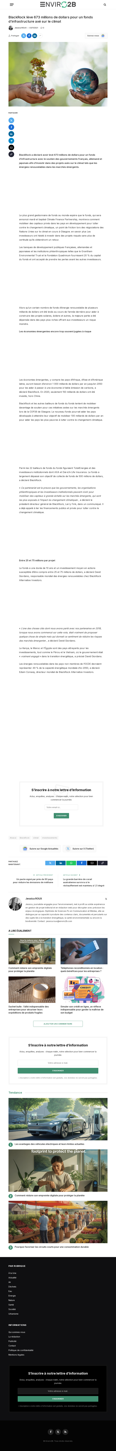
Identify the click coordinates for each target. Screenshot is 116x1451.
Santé (11, 1305)
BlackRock (25, 838)
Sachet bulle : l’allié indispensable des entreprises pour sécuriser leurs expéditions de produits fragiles (28, 1009)
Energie (12, 1295)
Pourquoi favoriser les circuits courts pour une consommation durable (52, 1246)
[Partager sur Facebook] (29, 35)
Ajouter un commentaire (58, 1024)
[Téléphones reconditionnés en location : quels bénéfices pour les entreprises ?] (84, 951)
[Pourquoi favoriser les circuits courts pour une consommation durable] (58, 1222)
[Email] (11, 147)
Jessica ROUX (21, 28)
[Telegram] (11, 141)
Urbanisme (13, 1314)
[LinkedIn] (11, 134)
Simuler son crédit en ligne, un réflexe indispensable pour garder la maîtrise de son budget (82, 1009)
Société (12, 1309)
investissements (49, 838)
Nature (11, 1300)
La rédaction (14, 1336)
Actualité (12, 1277)
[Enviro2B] (58, 4)
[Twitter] (11, 120)
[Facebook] (11, 127)
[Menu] (12, 4)
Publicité (12, 1341)
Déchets (12, 1286)
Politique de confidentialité (20, 1350)
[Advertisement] (64, 132)
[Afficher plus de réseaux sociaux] (40, 35)
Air (9, 1282)
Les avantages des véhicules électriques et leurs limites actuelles (49, 1144)
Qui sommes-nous (16, 1332)
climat (36, 838)
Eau (10, 1291)
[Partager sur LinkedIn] (34, 35)
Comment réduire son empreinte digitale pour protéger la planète (30, 970)
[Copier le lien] (11, 154)
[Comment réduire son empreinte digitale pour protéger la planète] (31, 951)
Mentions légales (16, 1355)
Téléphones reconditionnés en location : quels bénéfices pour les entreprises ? (82, 970)
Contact (12, 1345)
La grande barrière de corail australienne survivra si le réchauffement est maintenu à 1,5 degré (83, 882)
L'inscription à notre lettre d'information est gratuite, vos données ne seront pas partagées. (58, 1078)
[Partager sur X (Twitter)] (23, 35)
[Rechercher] (104, 4)
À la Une (12, 1273)
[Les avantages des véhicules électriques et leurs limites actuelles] (58, 1119)
